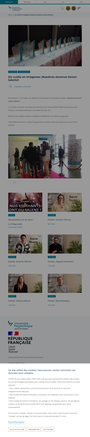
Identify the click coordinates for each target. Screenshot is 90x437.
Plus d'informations (16, 422)
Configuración (33, 429)
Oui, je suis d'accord (16, 429)
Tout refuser (48, 429)
